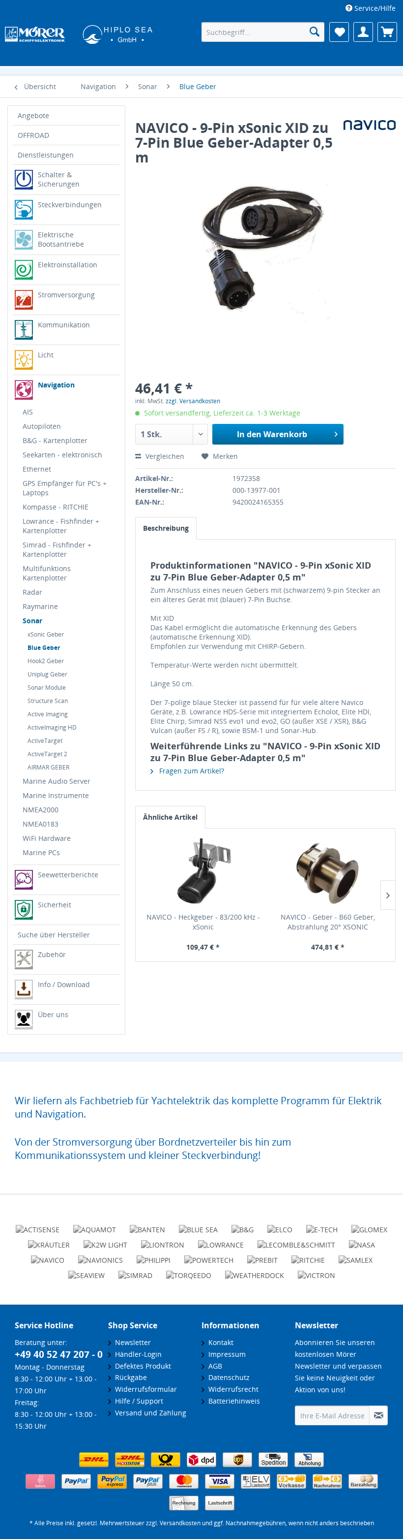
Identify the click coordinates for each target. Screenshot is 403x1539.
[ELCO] (279, 1225)
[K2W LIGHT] (105, 1240)
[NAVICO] (47, 1256)
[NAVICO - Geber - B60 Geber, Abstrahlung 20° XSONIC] (327, 872)
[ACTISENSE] (37, 1225)
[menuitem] (370, 8)
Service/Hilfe (374, 8)
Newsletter (131, 1342)
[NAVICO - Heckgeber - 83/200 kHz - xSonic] (202, 872)
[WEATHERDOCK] (254, 1271)
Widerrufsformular (144, 1389)
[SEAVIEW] (86, 1271)
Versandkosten (180, 1523)
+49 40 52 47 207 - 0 (59, 1354)
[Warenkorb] (387, 32)
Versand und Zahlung (148, 1412)
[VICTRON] (316, 1271)
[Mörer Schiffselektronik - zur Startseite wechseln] (78, 33)
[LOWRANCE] (221, 1240)
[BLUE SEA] (198, 1225)
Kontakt (218, 1342)
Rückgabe (129, 1377)
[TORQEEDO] (188, 1271)
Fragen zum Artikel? (190, 770)
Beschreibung (166, 528)
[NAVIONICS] (100, 1256)
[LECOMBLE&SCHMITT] (296, 1240)
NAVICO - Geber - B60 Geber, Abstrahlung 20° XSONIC (328, 921)
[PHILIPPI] (153, 1256)
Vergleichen (164, 456)
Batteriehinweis (232, 1401)
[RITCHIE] (308, 1256)
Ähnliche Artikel (170, 817)
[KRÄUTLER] (49, 1240)
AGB (213, 1366)
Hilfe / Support (137, 1401)
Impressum (225, 1354)
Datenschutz (227, 1377)
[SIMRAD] (135, 1271)
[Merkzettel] (339, 32)
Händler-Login (136, 1354)
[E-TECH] (322, 1225)
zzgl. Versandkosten (193, 401)
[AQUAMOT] (94, 1225)
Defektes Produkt (141, 1366)
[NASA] (362, 1240)
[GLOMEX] (369, 1225)
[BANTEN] (147, 1225)
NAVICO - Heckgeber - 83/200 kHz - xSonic (203, 921)
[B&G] (242, 1225)
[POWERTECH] (208, 1256)
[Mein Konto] (363, 32)
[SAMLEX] (355, 1256)
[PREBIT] (262, 1256)
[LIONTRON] (162, 1240)
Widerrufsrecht (231, 1389)
